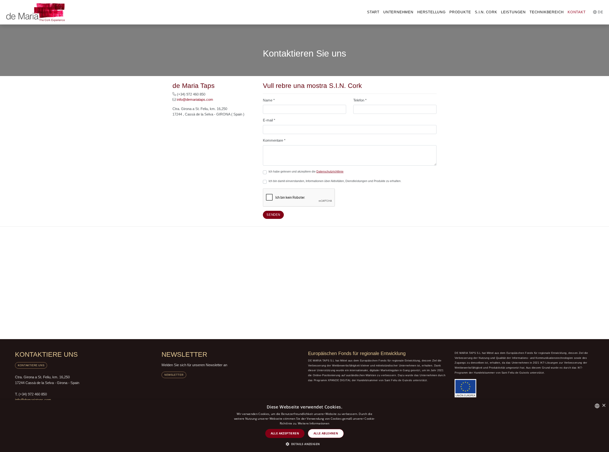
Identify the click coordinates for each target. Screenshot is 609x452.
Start (373, 12)
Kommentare (274, 140)
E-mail (269, 120)
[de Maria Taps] (35, 12)
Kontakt (577, 12)
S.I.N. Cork (486, 12)
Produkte (460, 12)
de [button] (600, 12)
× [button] (603, 405)
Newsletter (173, 374)
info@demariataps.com (195, 99)
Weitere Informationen (313, 423)
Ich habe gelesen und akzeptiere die (306, 171)
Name (269, 100)
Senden (273, 214)
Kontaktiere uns (31, 365)
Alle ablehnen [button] (326, 433)
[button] (304, 444)
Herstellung (431, 12)
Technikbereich (547, 12)
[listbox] (597, 406)
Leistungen (513, 12)
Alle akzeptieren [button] (285, 433)
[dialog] (304, 426)
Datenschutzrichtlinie (330, 171)
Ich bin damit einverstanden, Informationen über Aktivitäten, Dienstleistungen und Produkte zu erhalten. (335, 181)
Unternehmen (398, 12)
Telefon (360, 100)
